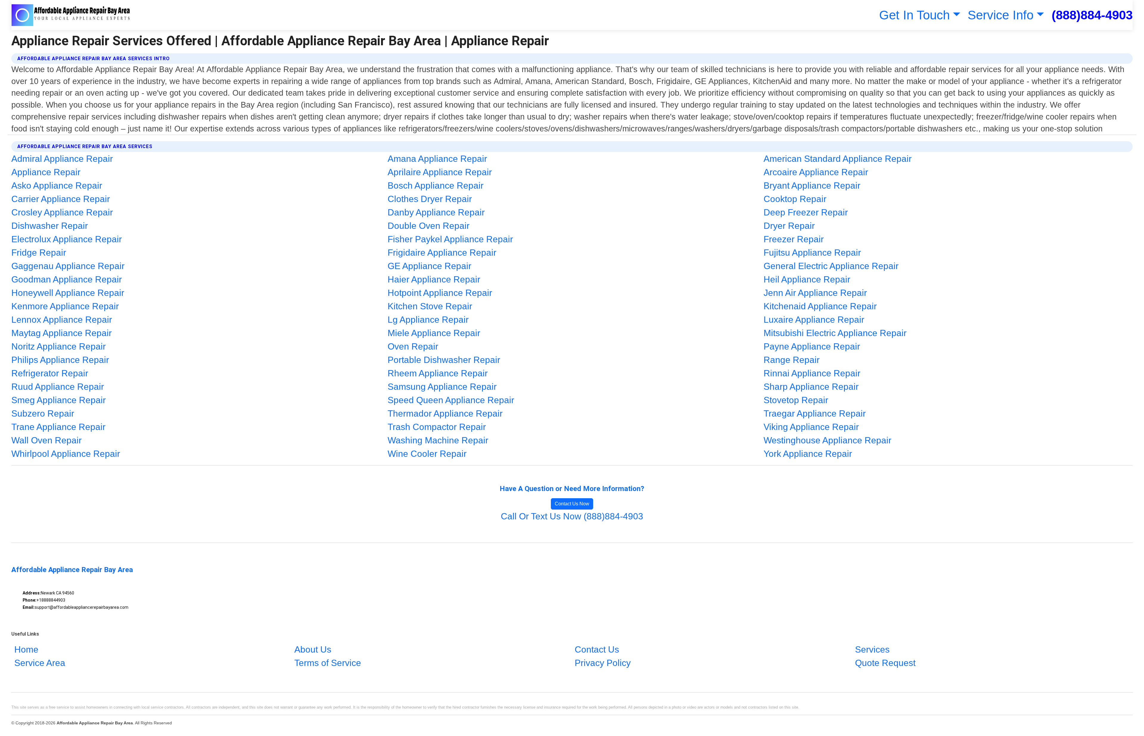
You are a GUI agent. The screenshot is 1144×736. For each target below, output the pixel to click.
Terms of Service (327, 663)
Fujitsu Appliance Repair (812, 252)
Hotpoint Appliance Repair (440, 293)
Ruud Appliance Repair (57, 387)
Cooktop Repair (795, 199)
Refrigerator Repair (49, 373)
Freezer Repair (794, 239)
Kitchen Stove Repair (430, 306)
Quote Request (885, 663)
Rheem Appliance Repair (438, 373)
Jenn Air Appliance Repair (815, 293)
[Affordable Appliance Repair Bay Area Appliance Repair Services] (70, 15)
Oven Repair (413, 346)
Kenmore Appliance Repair (65, 306)
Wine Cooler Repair (427, 454)
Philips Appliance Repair (60, 360)
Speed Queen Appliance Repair (451, 400)
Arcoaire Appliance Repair (816, 172)
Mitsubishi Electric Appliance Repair (835, 333)
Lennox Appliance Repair (61, 319)
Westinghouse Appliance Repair (827, 440)
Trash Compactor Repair (437, 427)
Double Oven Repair (429, 226)
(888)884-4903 (1092, 15)
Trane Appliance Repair (58, 427)
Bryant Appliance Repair (812, 185)
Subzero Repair (42, 413)
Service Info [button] (1000, 15)
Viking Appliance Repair (811, 427)
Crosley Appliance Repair (62, 212)
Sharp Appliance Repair (811, 387)
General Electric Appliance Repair (831, 266)
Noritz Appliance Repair (58, 346)
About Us (312, 649)
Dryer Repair (789, 226)
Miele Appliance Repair (434, 333)
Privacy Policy (603, 663)
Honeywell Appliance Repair (67, 293)
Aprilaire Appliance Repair (440, 172)
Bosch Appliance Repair (436, 185)
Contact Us (597, 649)
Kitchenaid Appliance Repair (820, 306)
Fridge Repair (38, 252)
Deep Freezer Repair (806, 212)
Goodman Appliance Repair (66, 279)
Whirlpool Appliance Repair (65, 454)
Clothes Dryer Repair (430, 199)
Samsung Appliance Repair (442, 387)
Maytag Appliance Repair (61, 333)
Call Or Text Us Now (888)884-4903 (572, 516)
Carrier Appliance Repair (60, 199)
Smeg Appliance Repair (58, 400)
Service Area (39, 663)
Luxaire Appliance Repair (814, 319)
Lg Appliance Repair (428, 319)
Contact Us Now (572, 503)
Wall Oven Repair (46, 440)
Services (872, 649)
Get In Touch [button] (914, 15)
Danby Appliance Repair (436, 212)
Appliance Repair (45, 172)
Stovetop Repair (796, 400)
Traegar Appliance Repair (815, 413)
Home (26, 649)
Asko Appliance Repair (56, 185)
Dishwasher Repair (49, 226)
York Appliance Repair (808, 454)
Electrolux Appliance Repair (66, 239)
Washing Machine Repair (438, 440)
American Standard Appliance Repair (838, 159)
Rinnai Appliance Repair (812, 373)
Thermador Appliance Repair (445, 413)
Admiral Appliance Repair (62, 159)
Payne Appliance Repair (812, 346)
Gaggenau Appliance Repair (68, 266)
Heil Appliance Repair (807, 279)
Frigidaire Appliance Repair (442, 252)
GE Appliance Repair (429, 266)
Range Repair (792, 360)
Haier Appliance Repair (434, 279)
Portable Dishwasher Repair (444, 360)
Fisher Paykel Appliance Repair (450, 239)
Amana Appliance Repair (437, 159)
